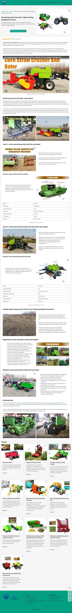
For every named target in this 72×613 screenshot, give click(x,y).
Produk (10, 11)
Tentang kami (46, 2)
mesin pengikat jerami (52, 403)
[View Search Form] (70, 3)
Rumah (31, 2)
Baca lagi (5, 472)
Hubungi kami (54, 2)
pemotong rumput (20, 403)
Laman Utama (4, 11)
